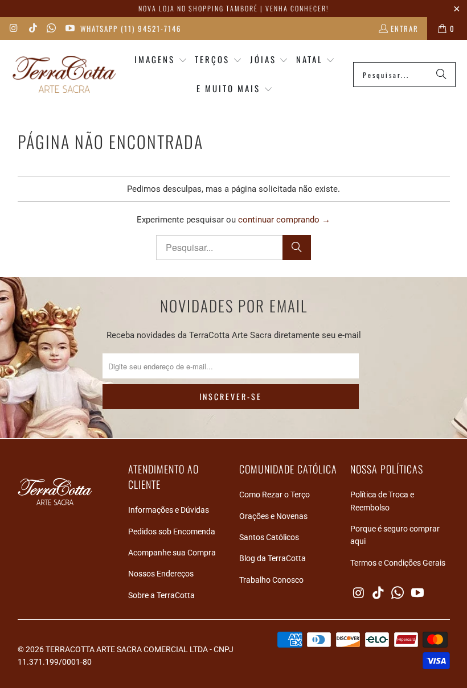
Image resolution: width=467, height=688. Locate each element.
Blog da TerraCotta (272, 558)
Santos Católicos (269, 537)
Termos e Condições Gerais (397, 562)
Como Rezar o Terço (274, 494)
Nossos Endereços (161, 573)
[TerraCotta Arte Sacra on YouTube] (69, 28)
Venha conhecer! (297, 8)
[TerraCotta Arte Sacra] (64, 75)
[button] (160, 60)
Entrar (405, 28)
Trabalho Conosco (271, 579)
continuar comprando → (284, 220)
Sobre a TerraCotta (161, 595)
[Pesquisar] (441, 74)
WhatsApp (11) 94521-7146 (131, 28)
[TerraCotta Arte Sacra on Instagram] (14, 28)
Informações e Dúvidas (168, 509)
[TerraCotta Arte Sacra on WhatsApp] (51, 28)
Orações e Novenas (273, 516)
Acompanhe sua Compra (172, 552)
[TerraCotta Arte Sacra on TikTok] (32, 28)
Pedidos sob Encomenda (171, 531)
